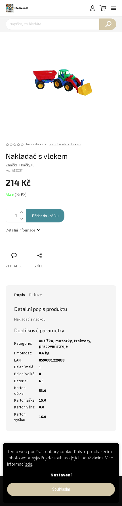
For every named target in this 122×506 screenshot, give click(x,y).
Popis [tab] (19, 295)
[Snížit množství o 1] (21, 219)
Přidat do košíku (45, 215)
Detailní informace (20, 230)
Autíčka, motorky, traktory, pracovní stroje (65, 343)
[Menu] (113, 8)
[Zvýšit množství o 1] (21, 212)
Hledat (107, 24)
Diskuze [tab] (35, 295)
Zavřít (40, 249)
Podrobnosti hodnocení (65, 144)
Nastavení (61, 475)
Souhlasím (61, 489)
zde (28, 464)
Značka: (20, 165)
